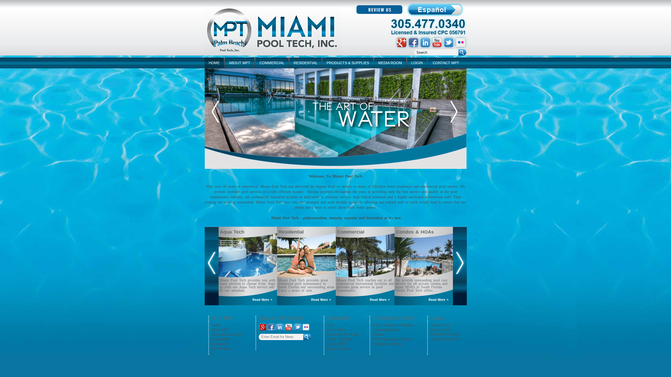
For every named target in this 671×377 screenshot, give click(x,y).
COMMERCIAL (271, 63)
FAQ (330, 325)
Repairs (378, 334)
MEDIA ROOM (390, 63)
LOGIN (417, 63)
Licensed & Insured (226, 334)
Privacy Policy (441, 330)
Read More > (262, 300)
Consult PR (450, 339)
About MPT (220, 330)
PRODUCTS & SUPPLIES (348, 63)
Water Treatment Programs (393, 325)
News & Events (338, 349)
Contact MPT (337, 344)
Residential (220, 344)
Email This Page (339, 339)
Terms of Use (440, 325)
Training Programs (387, 330)
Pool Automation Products (392, 339)
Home (216, 325)
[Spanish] (379, 12)
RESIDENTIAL (305, 63)
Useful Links (336, 330)
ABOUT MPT (239, 63)
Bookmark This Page (343, 334)
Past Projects (222, 349)
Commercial (221, 339)
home (214, 63)
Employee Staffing (387, 344)
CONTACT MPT (446, 63)
